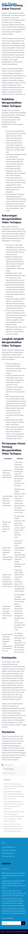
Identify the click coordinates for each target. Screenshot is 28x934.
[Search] (23, 923)
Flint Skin (8, 931)
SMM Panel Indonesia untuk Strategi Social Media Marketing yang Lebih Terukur (14, 786)
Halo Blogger (9, 3)
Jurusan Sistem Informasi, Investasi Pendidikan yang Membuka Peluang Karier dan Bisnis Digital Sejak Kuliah (14, 911)
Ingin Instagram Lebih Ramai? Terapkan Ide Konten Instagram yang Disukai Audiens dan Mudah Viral (14, 893)
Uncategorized (8, 765)
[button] (20, 3)
